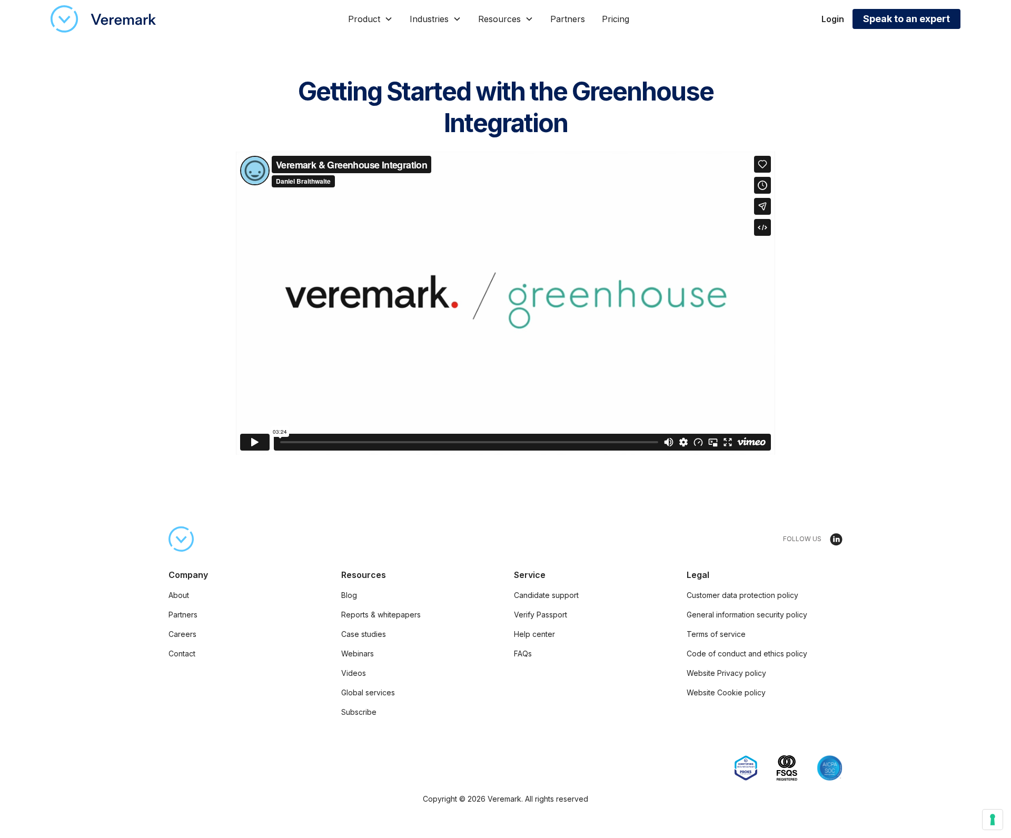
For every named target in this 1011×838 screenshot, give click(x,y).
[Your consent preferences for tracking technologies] (993, 820)
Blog (349, 595)
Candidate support (546, 595)
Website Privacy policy (726, 673)
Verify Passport (540, 614)
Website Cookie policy (726, 692)
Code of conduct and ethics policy (747, 653)
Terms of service (716, 634)
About (178, 595)
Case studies (363, 634)
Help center (534, 634)
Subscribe (358, 711)
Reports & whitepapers (381, 614)
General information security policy (747, 614)
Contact (181, 653)
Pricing (615, 19)
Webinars (357, 653)
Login (832, 19)
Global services (368, 692)
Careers (182, 634)
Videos (353, 673)
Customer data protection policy (742, 595)
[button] (370, 19)
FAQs (523, 653)
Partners (567, 19)
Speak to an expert (906, 18)
